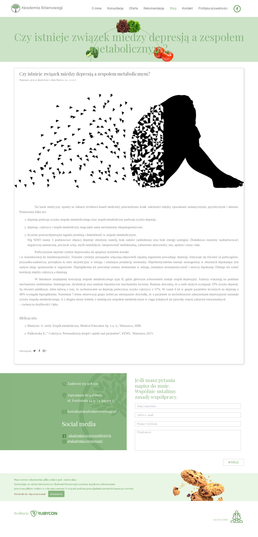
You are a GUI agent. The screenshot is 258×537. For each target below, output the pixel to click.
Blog (173, 8)
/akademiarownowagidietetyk (89, 435)
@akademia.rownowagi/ (85, 441)
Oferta (133, 8)
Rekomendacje (154, 8)
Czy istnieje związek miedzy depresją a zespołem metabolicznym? (84, 74)
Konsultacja (115, 8)
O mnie (97, 8)
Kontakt (187, 8)
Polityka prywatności (213, 8)
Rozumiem (56, 493)
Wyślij (233, 462)
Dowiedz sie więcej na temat (30, 493)
